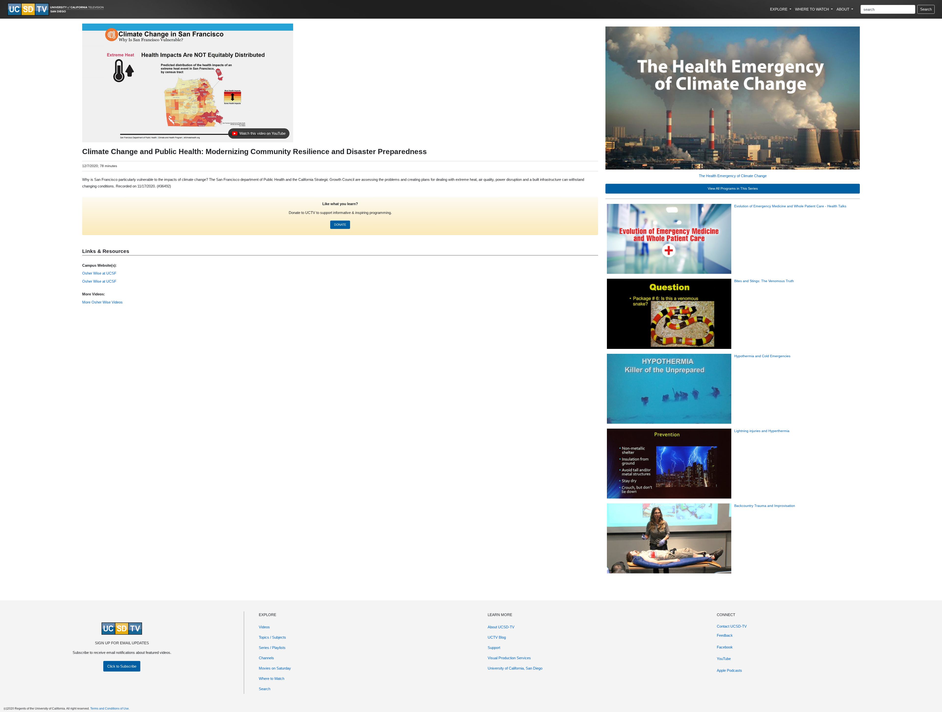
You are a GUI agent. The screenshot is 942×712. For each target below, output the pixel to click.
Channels (266, 658)
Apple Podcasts (729, 670)
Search (926, 9)
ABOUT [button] (843, 9)
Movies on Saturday (275, 668)
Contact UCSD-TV (732, 626)
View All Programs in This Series (733, 188)
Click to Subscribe (121, 666)
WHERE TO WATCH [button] (812, 9)
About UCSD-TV (501, 627)
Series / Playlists (272, 648)
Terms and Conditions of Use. (110, 708)
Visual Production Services (509, 658)
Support (494, 648)
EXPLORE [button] (779, 9)
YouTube (724, 659)
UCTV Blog (497, 637)
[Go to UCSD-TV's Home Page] (56, 9)
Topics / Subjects (272, 637)
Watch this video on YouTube (259, 134)
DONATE (340, 224)
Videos (264, 627)
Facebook (725, 647)
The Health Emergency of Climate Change (733, 176)
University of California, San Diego (515, 668)
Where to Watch (271, 678)
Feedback (725, 635)
